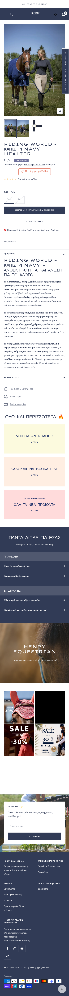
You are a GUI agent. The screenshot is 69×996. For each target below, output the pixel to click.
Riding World (11, 377)
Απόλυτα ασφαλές (18, 404)
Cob (9, 199)
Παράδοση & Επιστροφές (21, 389)
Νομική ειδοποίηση (13, 894)
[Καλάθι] (63, 14)
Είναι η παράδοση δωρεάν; (16, 576)
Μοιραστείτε (10, 241)
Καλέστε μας (15, 396)
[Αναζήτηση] (11, 14)
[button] (65, 71)
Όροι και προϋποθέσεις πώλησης (14, 908)
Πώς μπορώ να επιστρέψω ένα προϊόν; (22, 600)
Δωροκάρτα (43, 872)
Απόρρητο (8, 900)
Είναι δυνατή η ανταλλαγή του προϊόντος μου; (25, 610)
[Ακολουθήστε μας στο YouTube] (22, 948)
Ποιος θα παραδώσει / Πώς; (17, 566)
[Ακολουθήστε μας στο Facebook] (7, 948)
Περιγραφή (9, 254)
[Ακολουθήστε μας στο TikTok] (7, 955)
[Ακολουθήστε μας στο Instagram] (14, 948)
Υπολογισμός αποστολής (34, 164)
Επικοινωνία (9, 889)
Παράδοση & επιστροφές (49, 866)
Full (20, 199)
